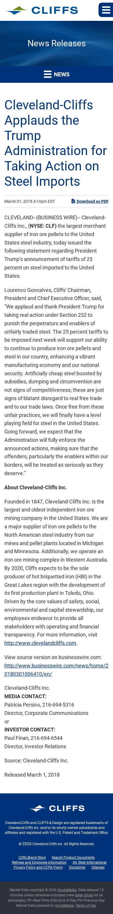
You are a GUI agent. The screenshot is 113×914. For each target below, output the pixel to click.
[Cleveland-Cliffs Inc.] (41, 10)
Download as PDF (92, 201)
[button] (106, 10)
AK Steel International (90, 862)
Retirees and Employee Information (39, 862)
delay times (84, 895)
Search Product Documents (73, 858)
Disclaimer (77, 867)
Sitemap (98, 867)
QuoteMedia (67, 890)
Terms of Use (86, 906)
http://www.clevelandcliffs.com (40, 643)
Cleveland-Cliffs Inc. (47, 844)
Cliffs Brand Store (32, 858)
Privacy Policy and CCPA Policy (38, 867)
